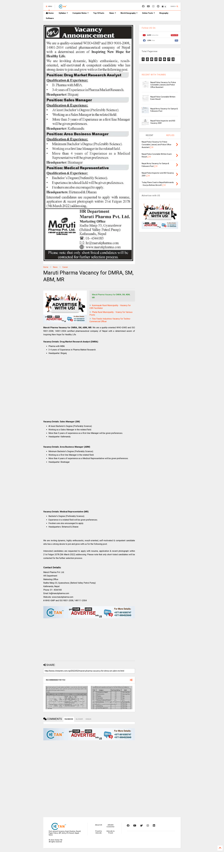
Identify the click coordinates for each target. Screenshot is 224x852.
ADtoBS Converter (110, 826)
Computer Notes (79, 13)
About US (98, 825)
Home (51, 13)
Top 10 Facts (98, 13)
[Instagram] (153, 6)
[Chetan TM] (62, 7)
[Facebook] (143, 6)
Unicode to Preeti (110, 832)
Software (50, 18)
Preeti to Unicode (98, 832)
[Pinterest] (158, 6)
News (111, 13)
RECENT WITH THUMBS (154, 74)
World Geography (128, 13)
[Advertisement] (89, 391)
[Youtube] (148, 6)
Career (65, 267)
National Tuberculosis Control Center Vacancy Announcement (66, 702)
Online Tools (147, 13)
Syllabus (62, 13)
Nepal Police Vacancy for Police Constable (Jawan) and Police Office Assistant (163, 84)
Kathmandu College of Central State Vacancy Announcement (110, 702)
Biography (163, 13)
